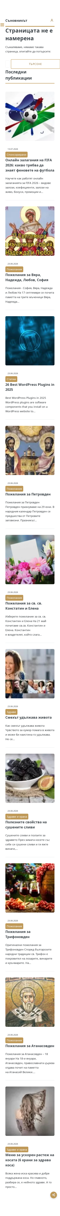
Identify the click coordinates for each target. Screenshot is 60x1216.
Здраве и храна (17, 816)
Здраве (11, 712)
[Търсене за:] (7, 64)
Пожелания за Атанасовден (29, 1045)
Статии (11, 379)
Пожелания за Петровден (28, 494)
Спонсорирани (16, 154)
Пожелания (14, 269)
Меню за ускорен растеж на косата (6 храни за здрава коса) (29, 1159)
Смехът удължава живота (28, 717)
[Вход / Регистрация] (51, 20)
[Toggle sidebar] (2, 24)
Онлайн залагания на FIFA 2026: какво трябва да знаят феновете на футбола (29, 165)
